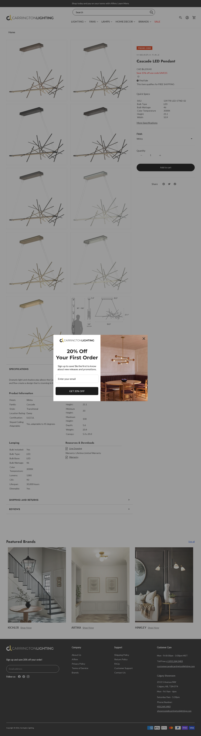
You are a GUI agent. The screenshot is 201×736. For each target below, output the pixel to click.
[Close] (144, 338)
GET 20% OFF (77, 391)
